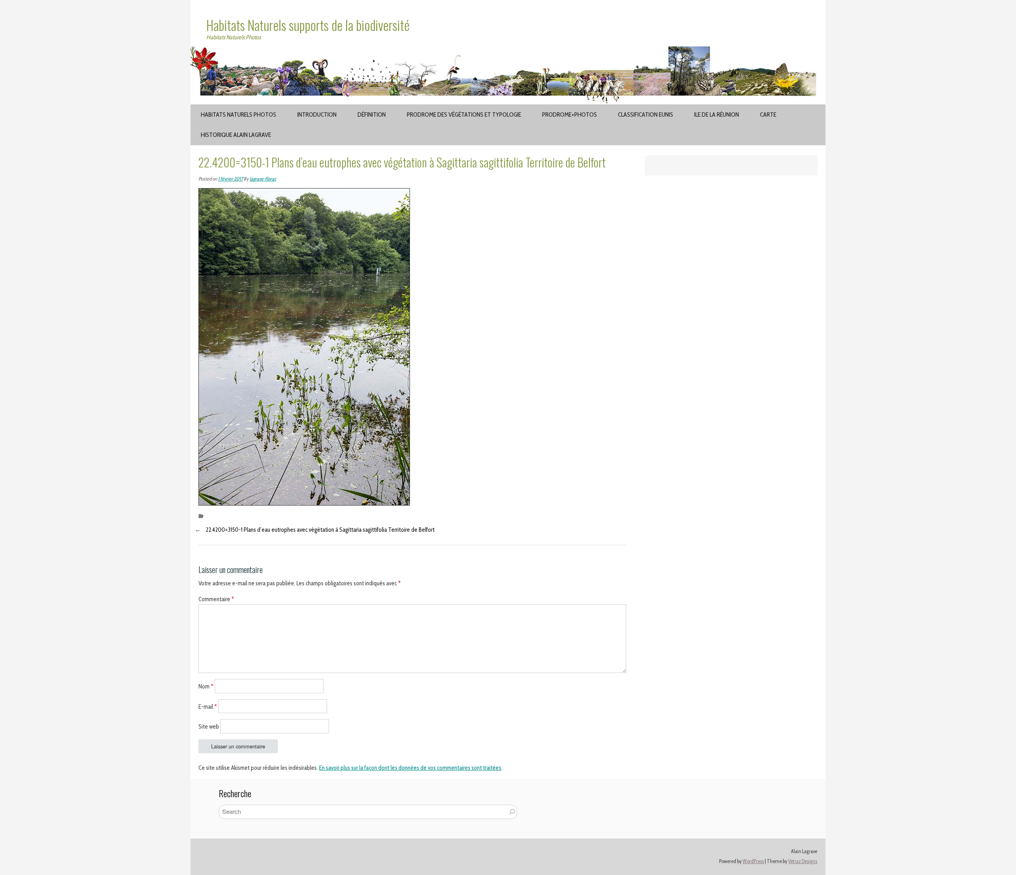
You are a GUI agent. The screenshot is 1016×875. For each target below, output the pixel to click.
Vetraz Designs (802, 861)
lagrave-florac (263, 179)
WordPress (753, 861)
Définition (372, 114)
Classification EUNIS (645, 114)
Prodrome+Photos (569, 114)
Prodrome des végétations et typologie (464, 114)
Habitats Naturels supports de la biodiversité (308, 25)
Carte (768, 114)
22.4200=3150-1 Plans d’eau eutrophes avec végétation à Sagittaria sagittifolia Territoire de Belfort (320, 529)
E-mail (207, 706)
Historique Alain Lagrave (236, 134)
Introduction (317, 114)
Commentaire (216, 599)
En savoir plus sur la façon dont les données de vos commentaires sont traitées (410, 767)
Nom (206, 686)
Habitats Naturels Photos (238, 114)
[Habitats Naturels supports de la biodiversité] (508, 51)
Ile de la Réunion (716, 114)
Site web (208, 726)
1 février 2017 (230, 179)
